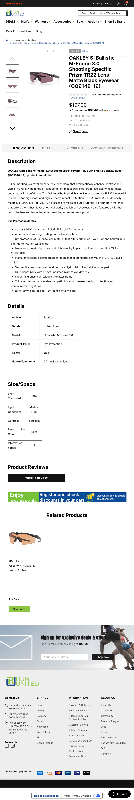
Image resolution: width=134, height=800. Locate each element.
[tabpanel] (25, 567)
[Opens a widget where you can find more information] (119, 794)
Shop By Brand (115, 21)
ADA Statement (77, 735)
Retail (10, 31)
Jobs (103, 726)
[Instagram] (13, 746)
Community (107, 715)
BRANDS (42, 697)
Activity (93, 21)
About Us (106, 705)
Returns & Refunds (79, 710)
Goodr (40, 721)
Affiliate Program (78, 730)
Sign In (96, 3)
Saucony (41, 715)
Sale (80, 21)
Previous (12, 60)
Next (12, 127)
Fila (39, 737)
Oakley (85, 51)
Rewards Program (110, 721)
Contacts (106, 753)
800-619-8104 (17, 708)
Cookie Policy (83, 751)
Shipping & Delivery (79, 705)
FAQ (103, 748)
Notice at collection (46, 795)
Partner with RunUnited (113, 742)
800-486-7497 (17, 717)
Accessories (62, 21)
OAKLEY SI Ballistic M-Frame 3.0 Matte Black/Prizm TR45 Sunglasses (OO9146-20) (24, 568)
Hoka (39, 705)
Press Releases (109, 737)
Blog (39, 31)
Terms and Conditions (83, 741)
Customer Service (78, 724)
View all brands (45, 742)
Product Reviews (107, 148)
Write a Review (78, 98)
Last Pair (25, 31)
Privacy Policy (83, 746)
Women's (41, 21)
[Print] (53, 51)
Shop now (19, 609)
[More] (17, 21)
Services (105, 732)
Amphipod (42, 726)
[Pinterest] (63, 51)
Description (23, 148)
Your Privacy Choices (77, 795)
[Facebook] (47, 51)
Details (49, 148)
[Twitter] (58, 51)
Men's (25, 21)
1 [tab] (67, 615)
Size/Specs (73, 148)
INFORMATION (78, 697)
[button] (94, 110)
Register (107, 3)
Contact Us (107, 710)
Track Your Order (78, 756)
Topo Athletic (44, 732)
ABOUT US (108, 697)
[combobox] (102, 13)
